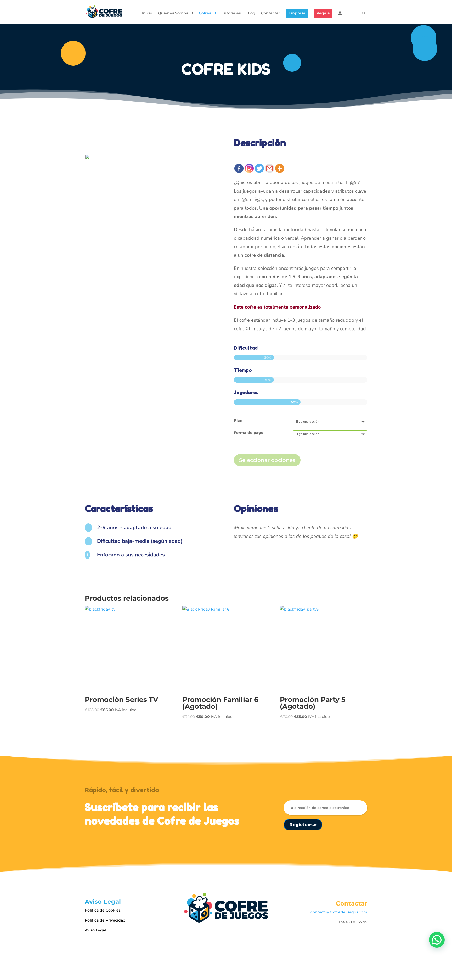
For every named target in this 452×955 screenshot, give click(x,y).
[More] (279, 168)
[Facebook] (239, 168)
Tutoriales (231, 13)
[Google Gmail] (269, 168)
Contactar (270, 13)
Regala (323, 13)
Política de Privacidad (105, 920)
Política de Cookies (103, 910)
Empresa (297, 13)
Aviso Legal (95, 930)
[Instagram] (249, 168)
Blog (250, 13)
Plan (238, 420)
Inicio (147, 13)
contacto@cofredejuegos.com (338, 912)
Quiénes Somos (173, 13)
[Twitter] (259, 168)
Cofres (205, 13)
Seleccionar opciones (267, 460)
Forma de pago (248, 432)
